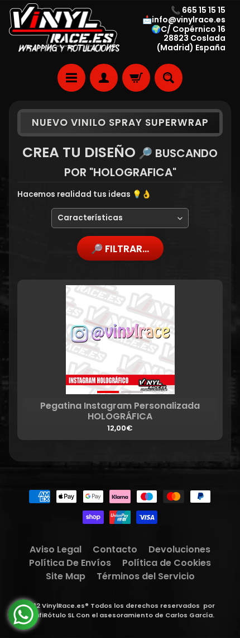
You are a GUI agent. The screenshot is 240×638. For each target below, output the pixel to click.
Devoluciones (179, 549)
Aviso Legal (55, 549)
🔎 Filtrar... (120, 249)
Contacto (115, 549)
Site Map (65, 576)
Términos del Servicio (146, 576)
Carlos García (189, 615)
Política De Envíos (70, 562)
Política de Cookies (166, 562)
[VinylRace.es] (64, 29)
